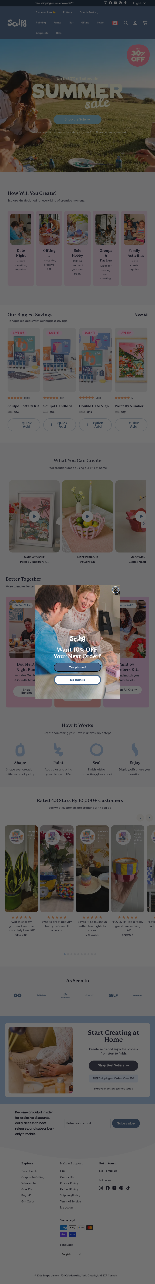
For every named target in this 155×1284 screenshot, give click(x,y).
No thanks (77, 680)
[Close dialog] (115, 590)
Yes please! (77, 667)
